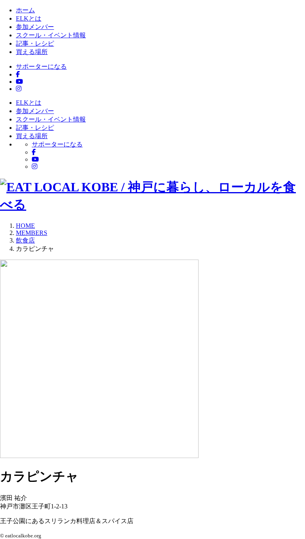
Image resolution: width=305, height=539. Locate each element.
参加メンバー (35, 26)
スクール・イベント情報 (51, 35)
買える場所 (32, 51)
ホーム (25, 10)
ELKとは (28, 18)
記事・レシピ (35, 43)
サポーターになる (41, 66)
